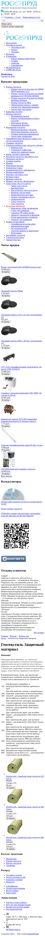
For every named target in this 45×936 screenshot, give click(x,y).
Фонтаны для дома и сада (17, 175)
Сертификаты (17, 65)
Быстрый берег (17, 188)
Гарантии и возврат (14, 880)
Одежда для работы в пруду (23, 197)
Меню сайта (6, 24)
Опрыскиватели (18, 199)
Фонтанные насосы (19, 123)
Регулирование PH (19, 228)
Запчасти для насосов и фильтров (25, 215)
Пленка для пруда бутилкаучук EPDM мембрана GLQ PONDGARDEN (27, 95)
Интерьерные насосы (20, 116)
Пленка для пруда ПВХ (21, 103)
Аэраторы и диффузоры (21, 150)
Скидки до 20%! (8, 75)
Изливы (9, 163)
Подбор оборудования (15, 888)
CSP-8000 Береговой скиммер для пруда (18, 469)
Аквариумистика (13, 240)
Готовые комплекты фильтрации (25, 134)
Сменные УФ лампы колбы (22, 213)
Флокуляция (16, 233)
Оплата (14, 50)
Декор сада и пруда (19, 186)
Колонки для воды (14, 179)
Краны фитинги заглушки (22, 195)
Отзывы (14, 61)
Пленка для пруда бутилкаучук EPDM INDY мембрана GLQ (27, 90)
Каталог (13, 636)
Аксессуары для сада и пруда (18, 184)
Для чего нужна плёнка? (16, 902)
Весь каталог (11, 43)
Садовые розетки (13, 161)
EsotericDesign (33, 934)
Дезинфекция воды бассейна (23, 224)
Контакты (10, 54)
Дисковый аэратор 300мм (12, 291)
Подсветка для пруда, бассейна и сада (22, 157)
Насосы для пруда (13, 114)
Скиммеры (10, 865)
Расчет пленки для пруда (11, 509)
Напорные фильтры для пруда (23, 130)
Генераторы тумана (14, 168)
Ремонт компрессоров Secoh (23, 59)
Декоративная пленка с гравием (24, 105)
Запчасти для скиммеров (21, 219)
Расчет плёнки (12, 891)
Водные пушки (12, 177)
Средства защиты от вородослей (25, 231)
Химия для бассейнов (15, 222)
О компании (11, 56)
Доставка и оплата (14, 45)
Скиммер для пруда (14, 143)
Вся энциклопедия (14, 909)
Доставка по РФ (18, 47)
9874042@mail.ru (13, 68)
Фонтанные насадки (14, 166)
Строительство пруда (15, 237)
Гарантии (15, 63)
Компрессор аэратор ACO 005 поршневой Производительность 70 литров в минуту (19, 420)
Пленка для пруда (13, 87)
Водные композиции (15, 172)
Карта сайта (11, 893)
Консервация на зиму (20, 226)
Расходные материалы (15, 206)
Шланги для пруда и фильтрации (20, 181)
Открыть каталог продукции (12, 26)
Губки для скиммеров (20, 210)
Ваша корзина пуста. (31, 17)
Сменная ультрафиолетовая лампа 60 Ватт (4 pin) (22, 445)
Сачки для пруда (18, 201)
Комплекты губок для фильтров (24, 208)
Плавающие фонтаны (20, 125)
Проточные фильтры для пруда (24, 132)
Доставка (15, 52)
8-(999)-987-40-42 (13, 70)
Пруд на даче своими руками (18, 905)
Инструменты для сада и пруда (24, 190)
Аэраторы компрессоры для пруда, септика (24, 145)
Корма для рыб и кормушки (18, 154)
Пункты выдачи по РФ (16, 877)
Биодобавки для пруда (15, 235)
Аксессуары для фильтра (21, 136)
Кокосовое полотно (14, 112)
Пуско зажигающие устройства (24, 217)
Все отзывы (39, 633)
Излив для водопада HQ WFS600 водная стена (21, 267)
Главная (4, 636)
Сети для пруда (17, 204)
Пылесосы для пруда (15, 159)
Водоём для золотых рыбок (17, 907)
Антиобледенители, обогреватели (20, 170)
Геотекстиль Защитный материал (25, 107)
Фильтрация (11, 859)
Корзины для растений (20, 192)
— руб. (12, 17)
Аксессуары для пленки (21, 109)
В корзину (6, 272)
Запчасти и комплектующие (23, 152)
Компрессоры (17, 148)
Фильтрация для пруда (15, 127)
